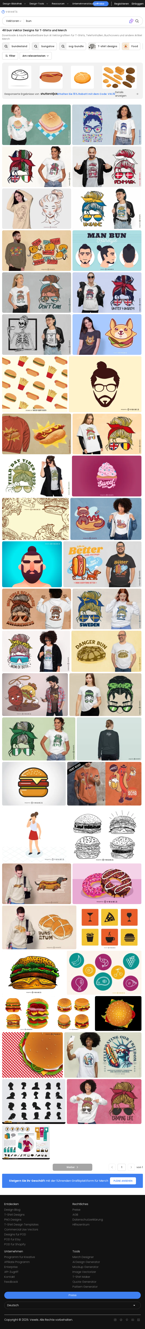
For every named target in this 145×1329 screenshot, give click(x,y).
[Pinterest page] (127, 1319)
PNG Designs (12, 1220)
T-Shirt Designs (14, 1215)
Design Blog (12, 1210)
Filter (12, 56)
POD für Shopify (15, 1244)
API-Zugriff (11, 1272)
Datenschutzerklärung (87, 1220)
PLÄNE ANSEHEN (123, 1181)
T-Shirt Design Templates (21, 1225)
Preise (76, 1210)
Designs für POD (15, 1234)
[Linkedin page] (138, 1319)
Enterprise (11, 1267)
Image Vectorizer (84, 1272)
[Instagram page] (115, 1319)
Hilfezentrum (80, 1225)
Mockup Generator (85, 1267)
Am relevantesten (33, 56)
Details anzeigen (120, 93)
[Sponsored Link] (20, 77)
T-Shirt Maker (81, 1277)
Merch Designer (83, 1257)
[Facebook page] (121, 1319)
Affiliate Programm (17, 1262)
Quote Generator (84, 1282)
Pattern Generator (85, 1287)
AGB (75, 1215)
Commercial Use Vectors (21, 1229)
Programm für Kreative (19, 1257)
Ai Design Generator (86, 1262)
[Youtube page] (132, 1319)
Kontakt (9, 1277)
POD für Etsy (12, 1239)
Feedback (11, 1282)
